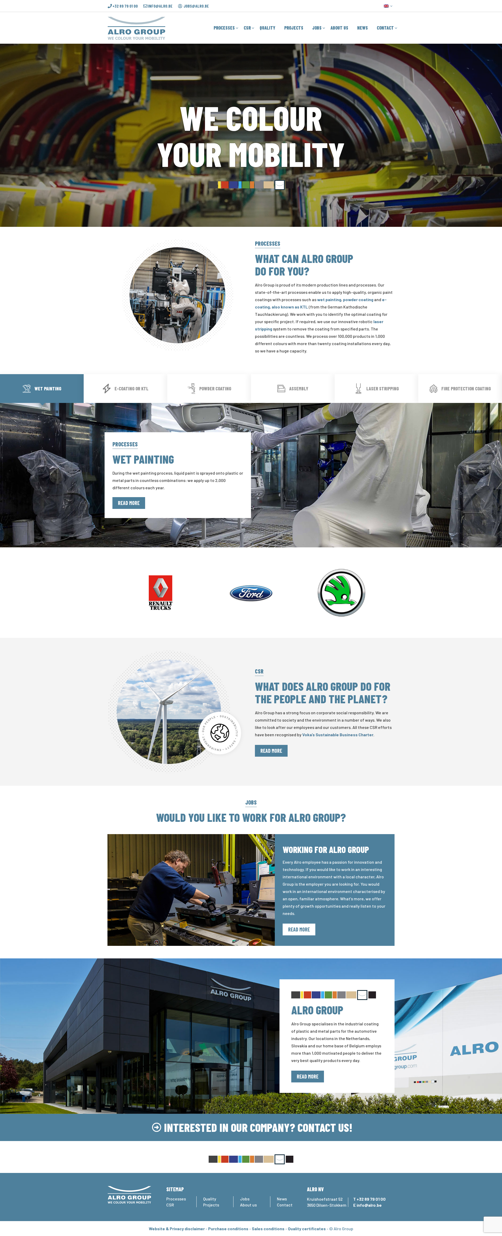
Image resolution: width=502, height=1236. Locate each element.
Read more (129, 503)
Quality (209, 1198)
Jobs (244, 1198)
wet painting (329, 299)
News (282, 1198)
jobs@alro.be (196, 6)
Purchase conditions (228, 1228)
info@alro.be (160, 6)
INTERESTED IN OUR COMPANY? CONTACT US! (258, 1127)
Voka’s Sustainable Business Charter (337, 734)
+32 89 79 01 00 (125, 6)
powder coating (358, 299)
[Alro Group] (136, 27)
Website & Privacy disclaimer (177, 1228)
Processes (176, 1198)
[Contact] (156, 1127)
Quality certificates (307, 1228)
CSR (170, 1204)
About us (248, 1204)
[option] (160, 592)
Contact (285, 1204)
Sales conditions (268, 1228)
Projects (211, 1204)
